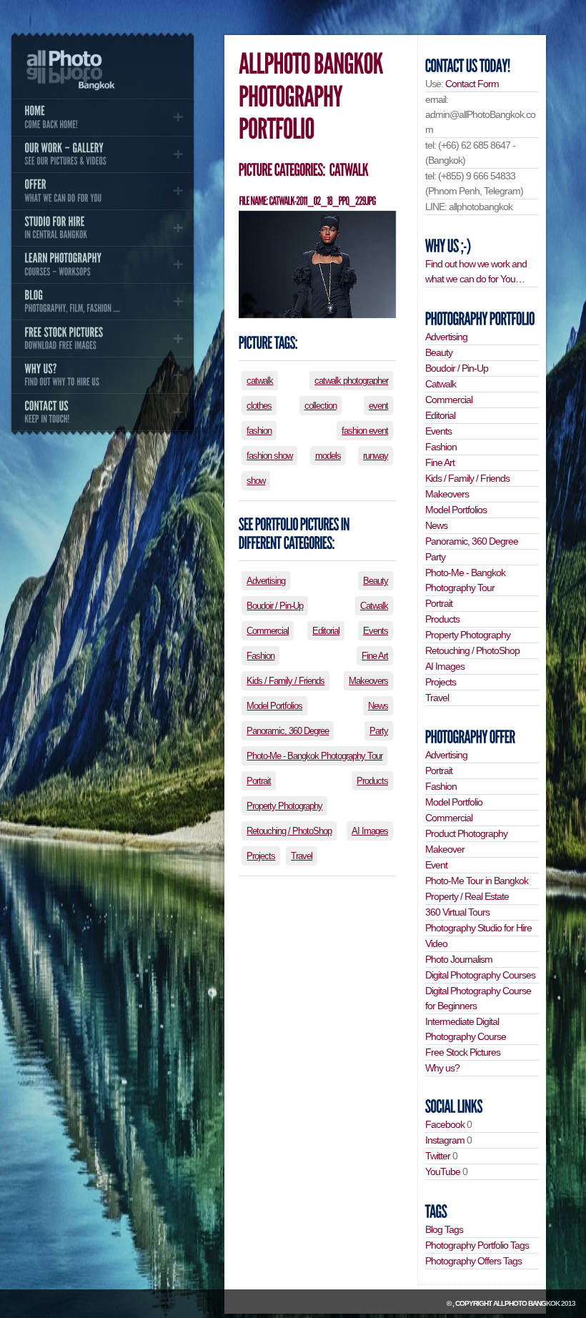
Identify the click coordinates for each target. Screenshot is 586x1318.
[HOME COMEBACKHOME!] (102, 117)
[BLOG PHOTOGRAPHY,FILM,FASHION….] (102, 301)
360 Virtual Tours (457, 912)
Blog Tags (444, 1229)
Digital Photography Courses (480, 975)
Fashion (260, 655)
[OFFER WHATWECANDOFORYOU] (102, 191)
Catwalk (374, 605)
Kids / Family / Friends (285, 680)
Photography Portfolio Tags (477, 1245)
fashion (259, 430)
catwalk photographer (351, 380)
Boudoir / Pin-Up (275, 605)
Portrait (259, 781)
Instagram (445, 1140)
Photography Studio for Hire (478, 927)
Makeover (445, 849)
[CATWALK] (348, 169)
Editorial (325, 630)
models (328, 455)
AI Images (370, 831)
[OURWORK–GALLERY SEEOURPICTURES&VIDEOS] (102, 154)
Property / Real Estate (467, 896)
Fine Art (375, 655)
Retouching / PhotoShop (289, 831)
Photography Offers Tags (473, 1261)
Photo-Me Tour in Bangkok (476, 880)
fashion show (269, 455)
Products (372, 781)
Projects (261, 856)
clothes (259, 405)
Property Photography (284, 806)
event (378, 405)
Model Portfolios (274, 705)
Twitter (437, 1155)
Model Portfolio (453, 802)
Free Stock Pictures (462, 1052)
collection (320, 405)
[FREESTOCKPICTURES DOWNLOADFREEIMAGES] (102, 338)
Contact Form (472, 83)
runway (375, 455)
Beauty (375, 580)
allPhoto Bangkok (526, 1303)
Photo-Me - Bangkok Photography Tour (314, 755)
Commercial (268, 630)
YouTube (442, 1171)
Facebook (445, 1124)
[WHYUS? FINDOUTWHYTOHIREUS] (102, 375)
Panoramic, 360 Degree (288, 730)
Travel (301, 856)
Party (378, 730)
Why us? (442, 1068)
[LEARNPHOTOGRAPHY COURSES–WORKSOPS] (102, 264)
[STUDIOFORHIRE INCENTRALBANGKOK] (102, 228)
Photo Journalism (458, 959)
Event (436, 865)
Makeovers (368, 680)
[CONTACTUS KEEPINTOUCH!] (102, 412)
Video (436, 943)
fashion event (365, 430)
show (256, 480)
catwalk (260, 380)
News (378, 705)
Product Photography (466, 833)
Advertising (266, 580)
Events (375, 630)
